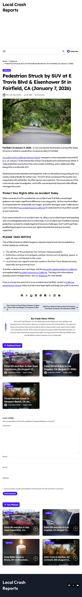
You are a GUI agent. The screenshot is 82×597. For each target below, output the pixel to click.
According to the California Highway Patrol (21, 157)
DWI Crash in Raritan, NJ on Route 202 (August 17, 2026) (57, 560)
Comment (7, 426)
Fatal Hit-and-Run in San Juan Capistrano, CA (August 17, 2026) (21, 369)
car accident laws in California (32, 207)
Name (5, 456)
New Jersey (49, 543)
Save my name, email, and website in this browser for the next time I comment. (34, 489)
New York (9, 543)
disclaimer (43, 275)
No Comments (39, 95)
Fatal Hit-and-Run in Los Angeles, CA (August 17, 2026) (60, 368)
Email (5, 467)
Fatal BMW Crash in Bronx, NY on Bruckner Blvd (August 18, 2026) (15, 560)
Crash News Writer (44, 318)
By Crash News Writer (14, 95)
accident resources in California (33, 272)
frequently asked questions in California (60, 269)
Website (6, 478)
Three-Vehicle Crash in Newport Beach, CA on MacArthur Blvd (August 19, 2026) (19, 403)
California (7, 70)
